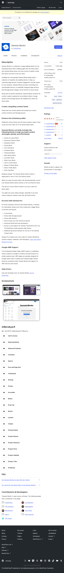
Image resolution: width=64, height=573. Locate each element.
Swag (51, 539)
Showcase (20, 530)
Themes (19, 533)
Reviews (14, 55)
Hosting (4, 536)
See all (60, 138)
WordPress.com (7, 544)
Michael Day (9, 510)
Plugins (19, 536)
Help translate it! (44, 12)
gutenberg (59, 99)
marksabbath (29, 506)
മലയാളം (8, 561)
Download (58, 47)
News (3, 533)
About (3, 530)
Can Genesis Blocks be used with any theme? (16, 480)
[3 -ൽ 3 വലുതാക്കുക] (39, 299)
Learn (34, 530)
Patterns (19, 539)
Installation (24, 55)
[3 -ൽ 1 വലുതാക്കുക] (18, 286)
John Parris (28, 510)
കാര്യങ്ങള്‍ (52, 533)
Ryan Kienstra (29, 514)
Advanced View (49, 108)
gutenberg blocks (57, 103)
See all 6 (60, 92)
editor (53, 99)
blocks (60, 96)
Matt (4, 547)
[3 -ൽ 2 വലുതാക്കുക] (39, 286)
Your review (47, 138)
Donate (51, 536)
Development (35, 55)
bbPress (5, 550)
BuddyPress (6, 553)
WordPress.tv (38, 539)
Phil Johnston (9, 506)
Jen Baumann (29, 502)
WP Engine (8, 518)
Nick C (7, 514)
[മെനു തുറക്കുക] (61, 2)
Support (60, 55)
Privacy (4, 539)
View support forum (50, 158)
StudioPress (17, 48)
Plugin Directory (6, 7)
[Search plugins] (19, 17)
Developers (36, 536)
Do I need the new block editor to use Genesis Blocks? (19, 485)
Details (5, 55)
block (55, 96)
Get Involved (52, 530)
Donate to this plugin (50, 173)
